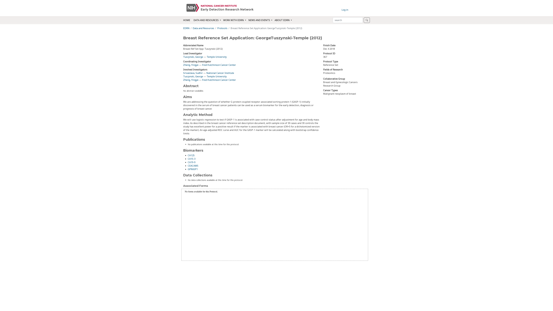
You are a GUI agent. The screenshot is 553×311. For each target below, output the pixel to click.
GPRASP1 (193, 169)
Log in (345, 9)
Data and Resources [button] (206, 20)
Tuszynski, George (193, 56)
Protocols (222, 28)
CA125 (191, 155)
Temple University (217, 56)
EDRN (186, 28)
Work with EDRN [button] (233, 20)
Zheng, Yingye (191, 65)
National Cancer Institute (220, 73)
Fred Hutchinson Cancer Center (219, 65)
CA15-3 (191, 158)
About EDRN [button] (282, 20)
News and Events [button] (259, 20)
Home (186, 20)
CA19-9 (191, 162)
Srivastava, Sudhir (193, 73)
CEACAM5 (193, 165)
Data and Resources (203, 28)
